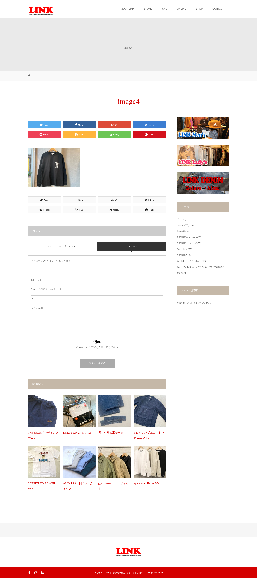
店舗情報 (181, 231)
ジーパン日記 (183, 225)
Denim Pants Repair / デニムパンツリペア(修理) (199, 267)
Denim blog (182, 249)
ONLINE (181, 8)
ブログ (180, 219)
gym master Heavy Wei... (148, 483)
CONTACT (218, 8)
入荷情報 (181, 255)
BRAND (148, 8)
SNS (164, 8)
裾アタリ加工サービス (112, 432)
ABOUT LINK (127, 8)
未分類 (180, 273)
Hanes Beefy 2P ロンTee (77, 432)
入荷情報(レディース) (187, 243)
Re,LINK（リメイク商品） (189, 261)
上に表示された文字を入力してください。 (97, 347)
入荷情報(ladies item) (187, 237)
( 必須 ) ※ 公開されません (46, 289)
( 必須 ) (37, 280)
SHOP (199, 8)
